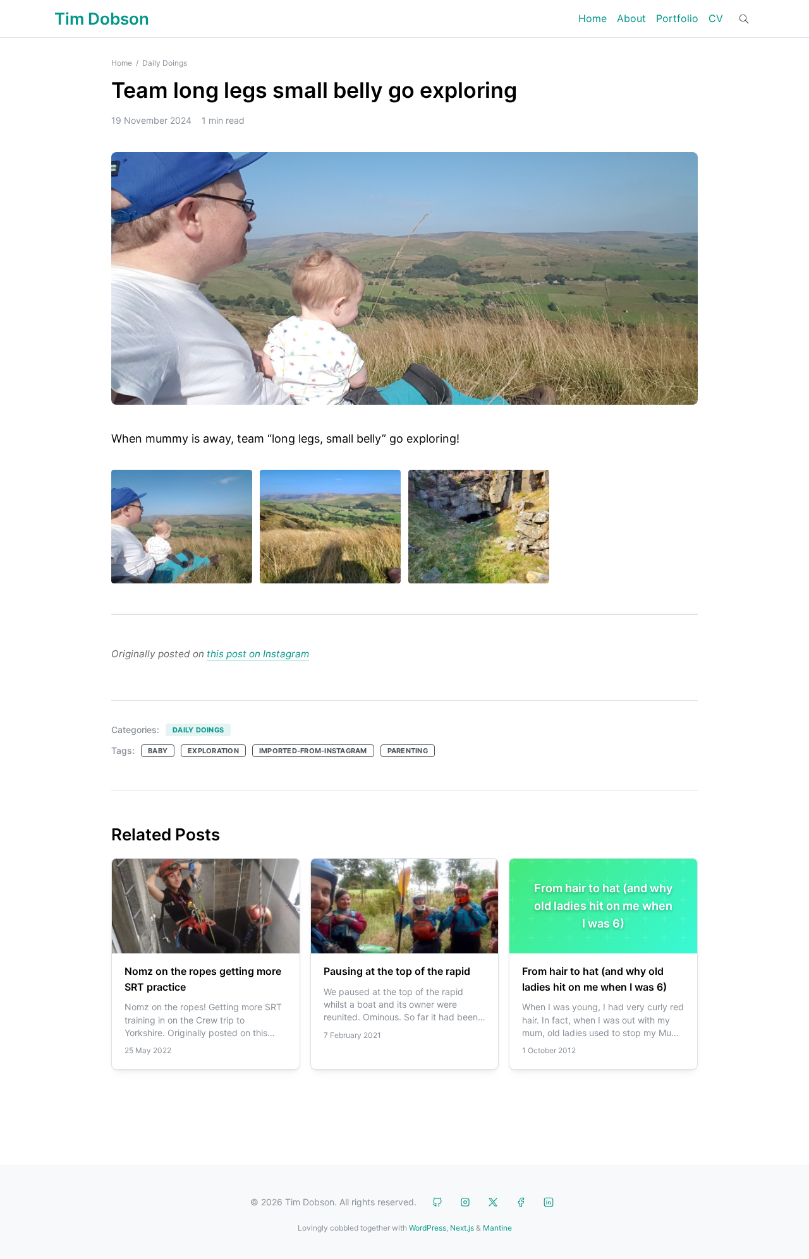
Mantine (497, 1227)
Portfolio (677, 18)
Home (592, 18)
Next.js (462, 1227)
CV (716, 18)
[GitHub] (437, 1202)
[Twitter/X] (493, 1202)
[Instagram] (465, 1202)
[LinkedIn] (548, 1202)
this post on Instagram (258, 654)
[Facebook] (521, 1202)
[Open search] (744, 19)
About (631, 18)
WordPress (427, 1227)
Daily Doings (164, 63)
